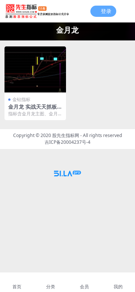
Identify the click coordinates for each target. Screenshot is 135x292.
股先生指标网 (65, 135)
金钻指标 (21, 99)
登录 (106, 11)
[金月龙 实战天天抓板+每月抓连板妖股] (35, 69)
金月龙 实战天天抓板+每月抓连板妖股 (32, 109)
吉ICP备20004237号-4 (67, 142)
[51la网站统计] (67, 173)
